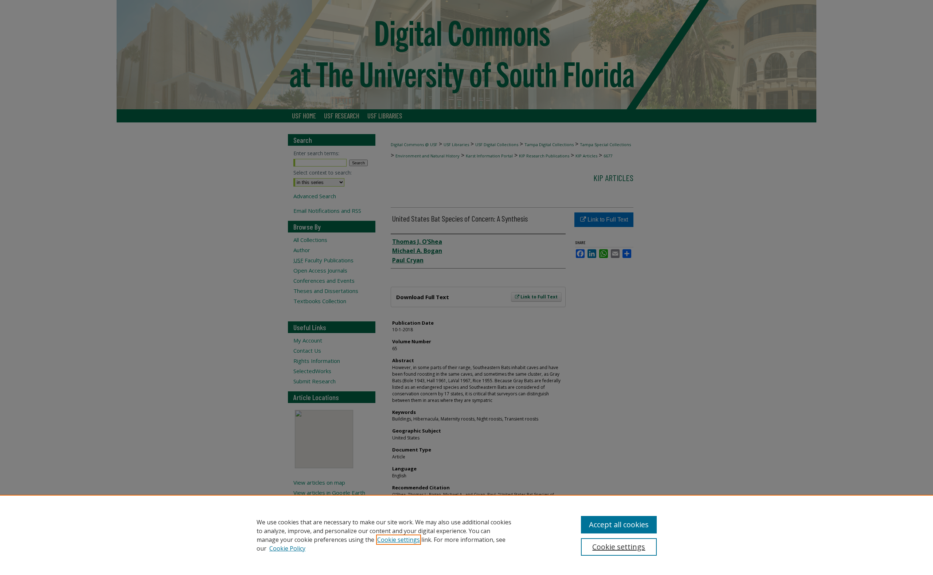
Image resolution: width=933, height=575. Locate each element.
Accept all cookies (619, 524)
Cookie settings (398, 540)
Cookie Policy (287, 548)
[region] (466, 535)
